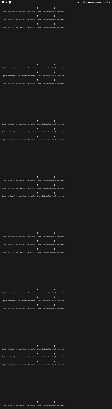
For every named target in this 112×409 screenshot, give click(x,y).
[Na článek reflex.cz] (6, 2)
